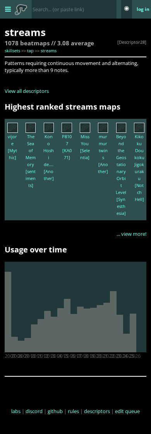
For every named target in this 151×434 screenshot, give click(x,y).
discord (34, 411)
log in (143, 9)
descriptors (97, 411)
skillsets (12, 50)
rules (73, 411)
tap (30, 50)
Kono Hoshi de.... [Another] (48, 157)
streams (49, 50)
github (55, 411)
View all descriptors (27, 90)
